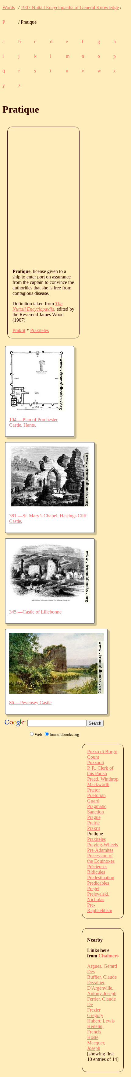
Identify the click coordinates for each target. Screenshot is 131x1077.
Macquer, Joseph (96, 1045)
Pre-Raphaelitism (99, 907)
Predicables (98, 883)
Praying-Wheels (102, 844)
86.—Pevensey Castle (30, 702)
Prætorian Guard (96, 798)
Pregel (93, 888)
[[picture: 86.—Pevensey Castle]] (56, 692)
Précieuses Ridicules (97, 869)
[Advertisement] (65, 197)
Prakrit (18, 330)
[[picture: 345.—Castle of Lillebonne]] (49, 601)
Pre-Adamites (100, 850)
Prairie (93, 822)
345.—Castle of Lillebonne (35, 611)
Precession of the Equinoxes (101, 858)
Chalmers (108, 955)
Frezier (94, 1009)
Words (8, 7)
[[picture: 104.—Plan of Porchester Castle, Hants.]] (36, 409)
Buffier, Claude (102, 977)
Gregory (95, 1015)
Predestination (100, 877)
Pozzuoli (95, 762)
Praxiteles (39, 330)
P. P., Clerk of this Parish (100, 770)
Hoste (92, 1037)
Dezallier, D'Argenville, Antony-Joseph (101, 988)
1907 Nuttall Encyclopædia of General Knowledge (70, 7)
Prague (94, 817)
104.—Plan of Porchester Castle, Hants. (33, 422)
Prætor (93, 789)
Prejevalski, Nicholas (98, 896)
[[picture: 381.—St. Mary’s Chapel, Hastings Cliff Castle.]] (49, 505)
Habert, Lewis (101, 1020)
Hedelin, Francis (95, 1029)
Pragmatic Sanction (96, 809)
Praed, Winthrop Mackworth (103, 781)
